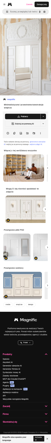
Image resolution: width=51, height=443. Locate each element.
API (4, 395)
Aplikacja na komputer (15, 389)
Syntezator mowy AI (12, 372)
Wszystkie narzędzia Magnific (16, 399)
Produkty (7, 354)
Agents (8, 382)
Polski (25, 342)
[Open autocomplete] (6, 12)
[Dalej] (47, 168)
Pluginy (8, 385)
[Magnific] (25, 320)
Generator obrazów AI (12, 365)
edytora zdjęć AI (36, 144)
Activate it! (38, 438)
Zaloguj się (42, 4)
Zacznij (6, 406)
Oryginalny (19, 23)
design (30, 304)
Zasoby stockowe (10, 375)
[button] (25, 342)
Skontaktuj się (10, 421)
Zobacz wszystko (29, 150)
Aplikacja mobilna (10, 392)
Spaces (6, 359)
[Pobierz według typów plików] (43, 116)
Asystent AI (8, 362)
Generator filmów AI (11, 369)
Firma (6, 413)
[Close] (47, 438)
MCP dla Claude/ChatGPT (14, 379)
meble (8, 304)
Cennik (29, 4)
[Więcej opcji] (40, 133)
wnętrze (19, 304)
